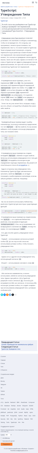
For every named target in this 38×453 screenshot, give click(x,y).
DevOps (13, 406)
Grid (18, 409)
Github (3, 394)
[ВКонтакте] (4, 294)
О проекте (30, 448)
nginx (31, 412)
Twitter (3, 391)
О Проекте (4, 370)
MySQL (26, 412)
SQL (11, 419)
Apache (7, 402)
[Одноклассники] (7, 294)
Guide (23, 409)
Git (8, 409)
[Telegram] (10, 294)
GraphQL (13, 409)
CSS (2, 406)
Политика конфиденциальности (19, 450)
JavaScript (10, 412)
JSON (15, 412)
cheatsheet (24, 402)
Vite (23, 422)
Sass (30, 416)
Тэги (2, 366)
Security (3, 419)
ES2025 (31, 406)
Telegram (3, 384)
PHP (7, 416)
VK (1, 388)
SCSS (34, 416)
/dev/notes (6, 3)
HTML (31, 409)
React (25, 416)
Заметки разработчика (7, 6)
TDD (31, 419)
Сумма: (3, 435)
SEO (8, 419)
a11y (2, 402)
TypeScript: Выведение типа (10, 349)
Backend (12, 402)
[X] (13, 294)
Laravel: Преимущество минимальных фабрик (17, 344)
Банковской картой (8, 441)
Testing (3, 422)
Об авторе (24, 448)
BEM (18, 402)
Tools (7, 422)
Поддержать (6, 444)
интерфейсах (22, 165)
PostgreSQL (13, 416)
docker (19, 406)
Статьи (15, 6)
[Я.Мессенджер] (2, 294)
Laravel (21, 412)
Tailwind (26, 419)
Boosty (3, 381)
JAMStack (3, 412)
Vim (19, 422)
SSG (15, 419)
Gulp (27, 409)
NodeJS (3, 416)
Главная (3, 360)
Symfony (20, 419)
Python (20, 416)
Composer (32, 402)
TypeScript (4, 21)
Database (7, 406)
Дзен (2, 378)
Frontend (3, 409)
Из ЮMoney (6, 438)
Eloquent (25, 406)
